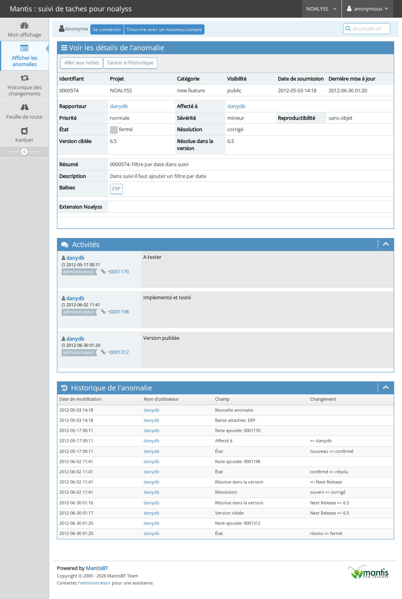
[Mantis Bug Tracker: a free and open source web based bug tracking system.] (368, 571)
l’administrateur (94, 583)
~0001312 (118, 351)
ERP (116, 188)
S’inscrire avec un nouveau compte (164, 29)
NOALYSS (318, 8)
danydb (119, 106)
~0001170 (118, 271)
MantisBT (97, 568)
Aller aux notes (81, 62)
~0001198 (118, 311)
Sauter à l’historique (130, 62)
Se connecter (107, 29)
